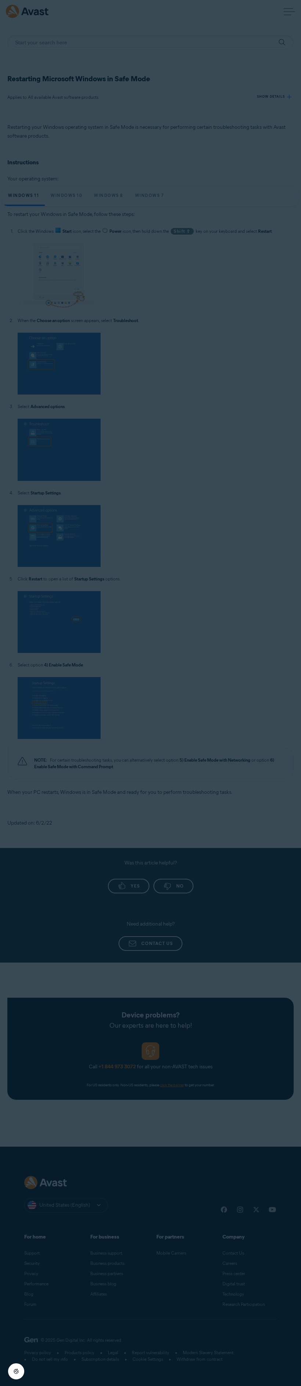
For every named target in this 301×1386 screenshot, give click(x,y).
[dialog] (150, 693)
